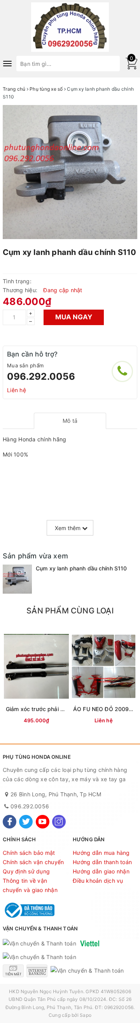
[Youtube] (42, 821)
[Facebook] (9, 821)
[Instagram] (59, 821)
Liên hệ (16, 390)
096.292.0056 (41, 376)
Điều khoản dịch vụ (98, 880)
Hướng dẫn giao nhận (101, 871)
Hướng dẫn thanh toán (102, 862)
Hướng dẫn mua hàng (101, 852)
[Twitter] (26, 821)
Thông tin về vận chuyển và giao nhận (30, 885)
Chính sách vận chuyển (33, 862)
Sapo (85, 1015)
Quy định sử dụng (26, 871)
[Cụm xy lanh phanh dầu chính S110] (17, 579)
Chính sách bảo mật (29, 852)
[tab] (70, 421)
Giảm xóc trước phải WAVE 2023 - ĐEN (57, 709)
